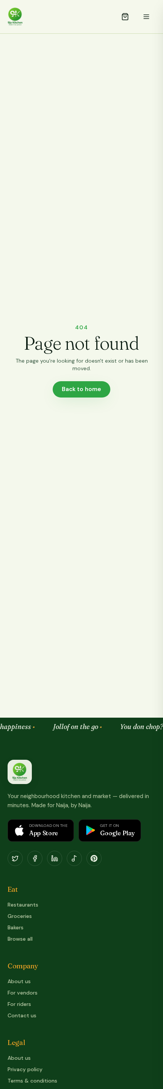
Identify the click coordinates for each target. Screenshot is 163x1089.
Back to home (81, 389)
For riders (19, 1004)
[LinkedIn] (54, 858)
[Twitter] (15, 858)
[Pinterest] (94, 858)
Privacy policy (25, 1069)
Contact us (22, 1015)
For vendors (23, 992)
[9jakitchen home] (20, 772)
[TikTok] (74, 858)
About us (19, 981)
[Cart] (125, 17)
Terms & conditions (32, 1080)
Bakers (16, 927)
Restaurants (23, 904)
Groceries (20, 916)
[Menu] (146, 17)
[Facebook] (34, 858)
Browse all (20, 938)
